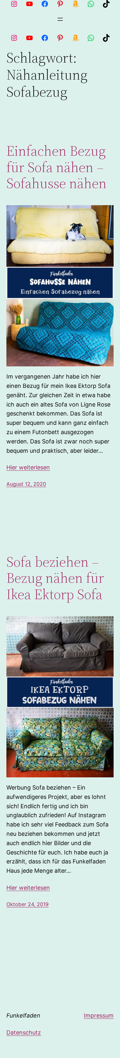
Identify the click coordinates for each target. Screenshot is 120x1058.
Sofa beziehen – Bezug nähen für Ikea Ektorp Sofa (55, 578)
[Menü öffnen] (60, 19)
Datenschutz (23, 1032)
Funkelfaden (23, 1015)
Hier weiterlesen (28, 467)
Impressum (99, 1015)
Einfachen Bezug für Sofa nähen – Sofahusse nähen (56, 167)
